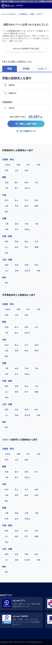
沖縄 (38, 270)
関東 (4, 177)
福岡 (6, 265)
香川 (26, 247)
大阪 (36, 223)
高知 (6, 252)
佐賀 (16, 265)
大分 (6, 270)
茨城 (6, 182)
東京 (16, 188)
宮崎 (16, 270)
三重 (6, 223)
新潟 (6, 200)
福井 (36, 200)
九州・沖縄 (7, 259)
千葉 (6, 188)
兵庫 (6, 229)
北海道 (7, 164)
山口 (6, 247)
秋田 (6, 170)
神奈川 (27, 188)
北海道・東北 (8, 159)
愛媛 (36, 247)
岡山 (26, 241)
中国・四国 (7, 236)
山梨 (6, 206)
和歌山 (27, 229)
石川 (26, 200)
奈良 (16, 229)
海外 (4, 277)
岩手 (28, 164)
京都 (26, 223)
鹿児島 (27, 270)
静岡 (36, 206)
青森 (18, 164)
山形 (16, 170)
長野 (16, 206)
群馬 (26, 182)
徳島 (16, 247)
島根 (16, 241)
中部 (4, 195)
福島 (26, 170)
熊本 (36, 265)
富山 (16, 200)
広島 (36, 241)
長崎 (26, 265)
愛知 (6, 211)
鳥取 (6, 241)
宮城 (38, 164)
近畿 (4, 218)
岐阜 (26, 206)
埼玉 (36, 182)
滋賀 (16, 223)
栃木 (16, 182)
